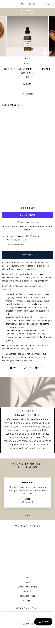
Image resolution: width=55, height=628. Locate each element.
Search (27, 577)
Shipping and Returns (27, 586)
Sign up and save (27, 608)
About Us (28, 582)
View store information (15, 244)
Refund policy (27, 600)
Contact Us (28, 591)
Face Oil (47, 304)
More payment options (27, 221)
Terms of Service (27, 595)
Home (26, 63)
